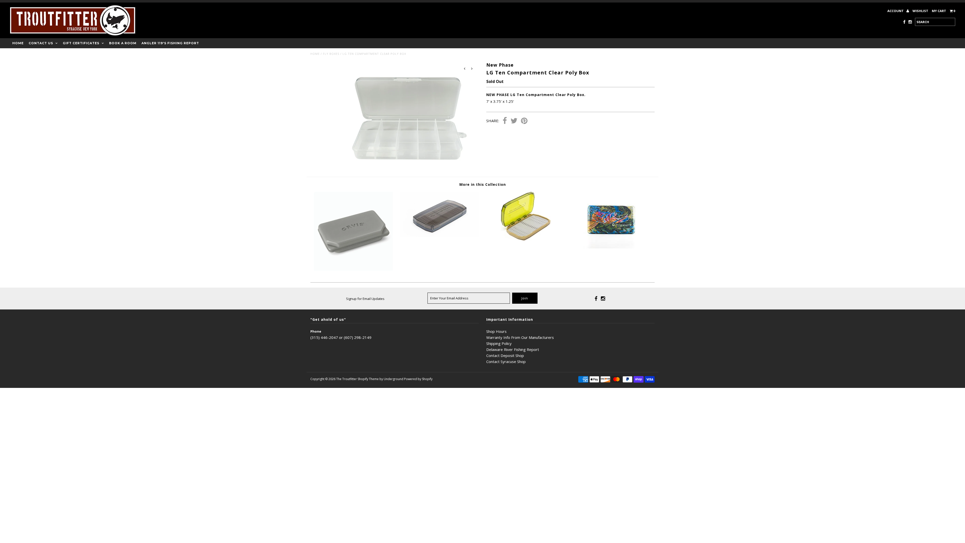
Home (18, 43)
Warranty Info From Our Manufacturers (520, 337)
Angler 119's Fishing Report (170, 43)
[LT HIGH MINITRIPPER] (525, 239)
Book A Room (122, 43)
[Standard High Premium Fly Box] (439, 235)
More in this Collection (482, 184)
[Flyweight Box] (611, 246)
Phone (315, 331)
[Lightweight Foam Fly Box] (353, 269)
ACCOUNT (895, 11)
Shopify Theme (368, 379)
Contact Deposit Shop (505, 355)
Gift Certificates (81, 43)
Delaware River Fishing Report (512, 349)
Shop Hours (496, 331)
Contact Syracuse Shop (506, 361)
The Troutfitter (346, 379)
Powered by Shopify (418, 379)
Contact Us (41, 43)
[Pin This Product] (524, 121)
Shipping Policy (499, 343)
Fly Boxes (331, 54)
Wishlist (920, 11)
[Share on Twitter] (513, 121)
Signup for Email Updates (365, 298)
